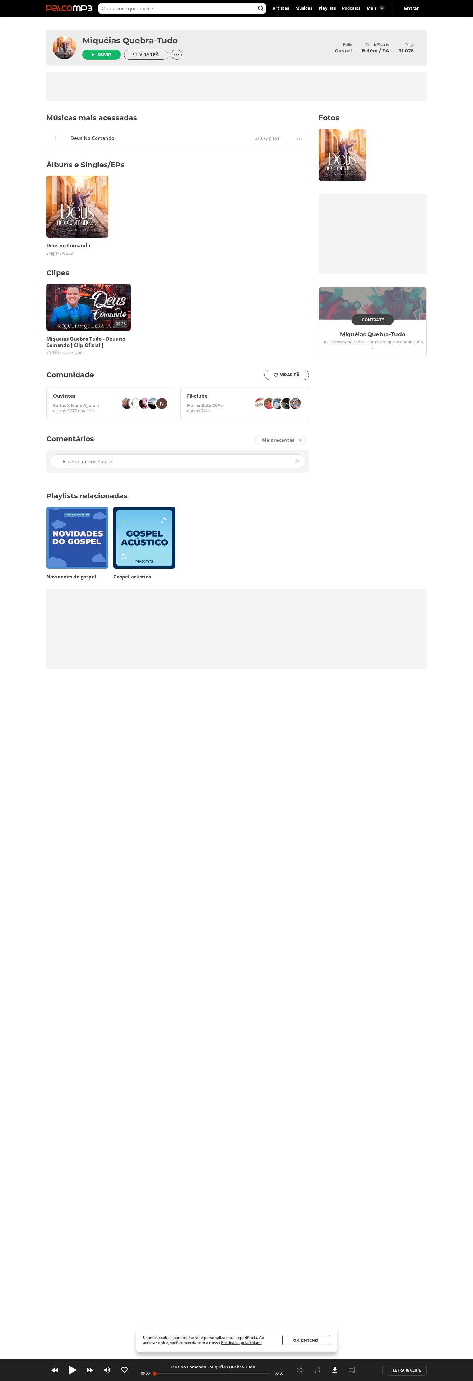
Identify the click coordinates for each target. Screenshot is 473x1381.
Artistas (281, 8)
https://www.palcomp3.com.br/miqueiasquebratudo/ (372, 344)
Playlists (327, 8)
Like (124, 1370)
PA (385, 51)
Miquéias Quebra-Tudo (130, 40)
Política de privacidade (241, 1342)
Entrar (411, 8)
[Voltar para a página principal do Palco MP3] (70, 8)
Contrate (373, 319)
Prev (55, 1370)
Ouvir (104, 54)
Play (72, 1370)
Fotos (329, 118)
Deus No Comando (92, 138)
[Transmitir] (369, 1370)
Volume (107, 1370)
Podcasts (351, 8)
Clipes (57, 272)
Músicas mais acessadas (91, 118)
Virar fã (149, 54)
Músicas (303, 8)
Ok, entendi (306, 1340)
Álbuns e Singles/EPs (85, 164)
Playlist (352, 1370)
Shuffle (300, 1370)
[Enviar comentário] (298, 461)
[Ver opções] (177, 55)
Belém (370, 51)
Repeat (317, 1370)
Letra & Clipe (407, 1370)
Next (89, 1370)
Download (334, 1370)
